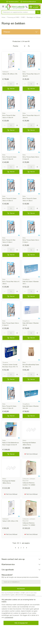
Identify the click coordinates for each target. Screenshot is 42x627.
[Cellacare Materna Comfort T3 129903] (31, 468)
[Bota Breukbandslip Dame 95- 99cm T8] (31, 351)
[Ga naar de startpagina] (15, 6)
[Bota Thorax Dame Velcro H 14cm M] (31, 144)
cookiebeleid (8, 617)
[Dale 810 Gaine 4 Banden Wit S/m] (31, 393)
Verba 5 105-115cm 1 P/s (10, 521)
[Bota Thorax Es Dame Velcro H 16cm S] (11, 185)
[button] (21, 31)
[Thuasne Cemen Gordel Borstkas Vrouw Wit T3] (11, 351)
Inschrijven (21, 589)
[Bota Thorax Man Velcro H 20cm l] (11, 268)
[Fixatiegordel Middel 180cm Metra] (11, 468)
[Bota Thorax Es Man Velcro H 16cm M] (11, 102)
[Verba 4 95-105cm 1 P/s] (11, 61)
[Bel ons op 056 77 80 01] (26, 7)
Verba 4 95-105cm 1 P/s (9, 74)
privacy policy (31, 595)
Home (3, 17)
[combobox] (19, 12)
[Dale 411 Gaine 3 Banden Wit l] (31, 268)
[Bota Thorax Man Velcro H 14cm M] (31, 61)
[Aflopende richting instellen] (29, 46)
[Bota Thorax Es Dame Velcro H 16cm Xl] (11, 393)
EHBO (23, 17)
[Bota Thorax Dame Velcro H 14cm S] (11, 310)
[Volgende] (26, 547)
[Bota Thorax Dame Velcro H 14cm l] (31, 227)
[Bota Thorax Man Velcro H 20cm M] (31, 102)
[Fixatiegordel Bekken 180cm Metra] (31, 430)
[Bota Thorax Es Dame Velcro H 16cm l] (31, 185)
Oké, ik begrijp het (21, 623)
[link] (15, 547)
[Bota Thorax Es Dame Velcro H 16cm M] (11, 144)
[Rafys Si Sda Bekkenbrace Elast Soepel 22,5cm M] (11, 430)
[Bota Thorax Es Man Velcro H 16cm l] (11, 227)
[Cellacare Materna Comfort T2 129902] (31, 508)
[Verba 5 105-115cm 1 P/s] (11, 508)
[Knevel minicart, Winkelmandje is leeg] (31, 7)
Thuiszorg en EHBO (13, 17)
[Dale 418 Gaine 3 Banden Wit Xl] (31, 310)
